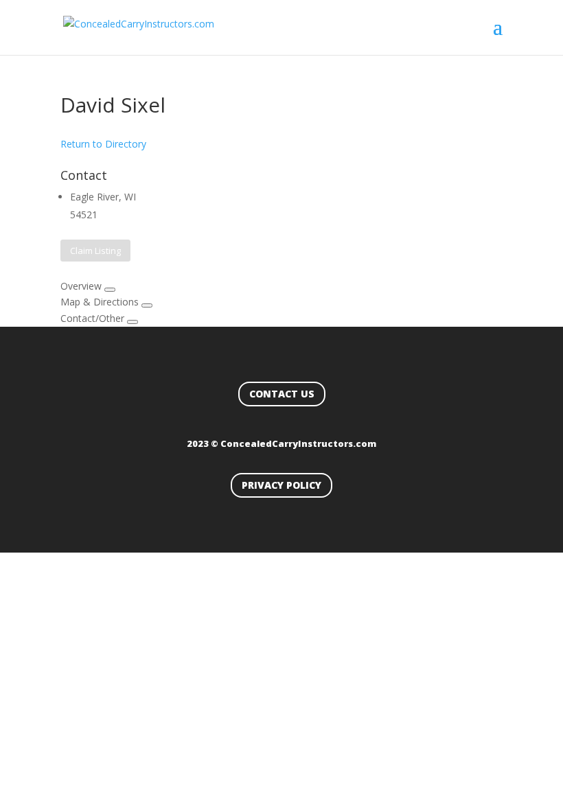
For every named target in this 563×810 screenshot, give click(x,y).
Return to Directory (103, 143)
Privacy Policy (281, 484)
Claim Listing (95, 250)
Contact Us (281, 393)
